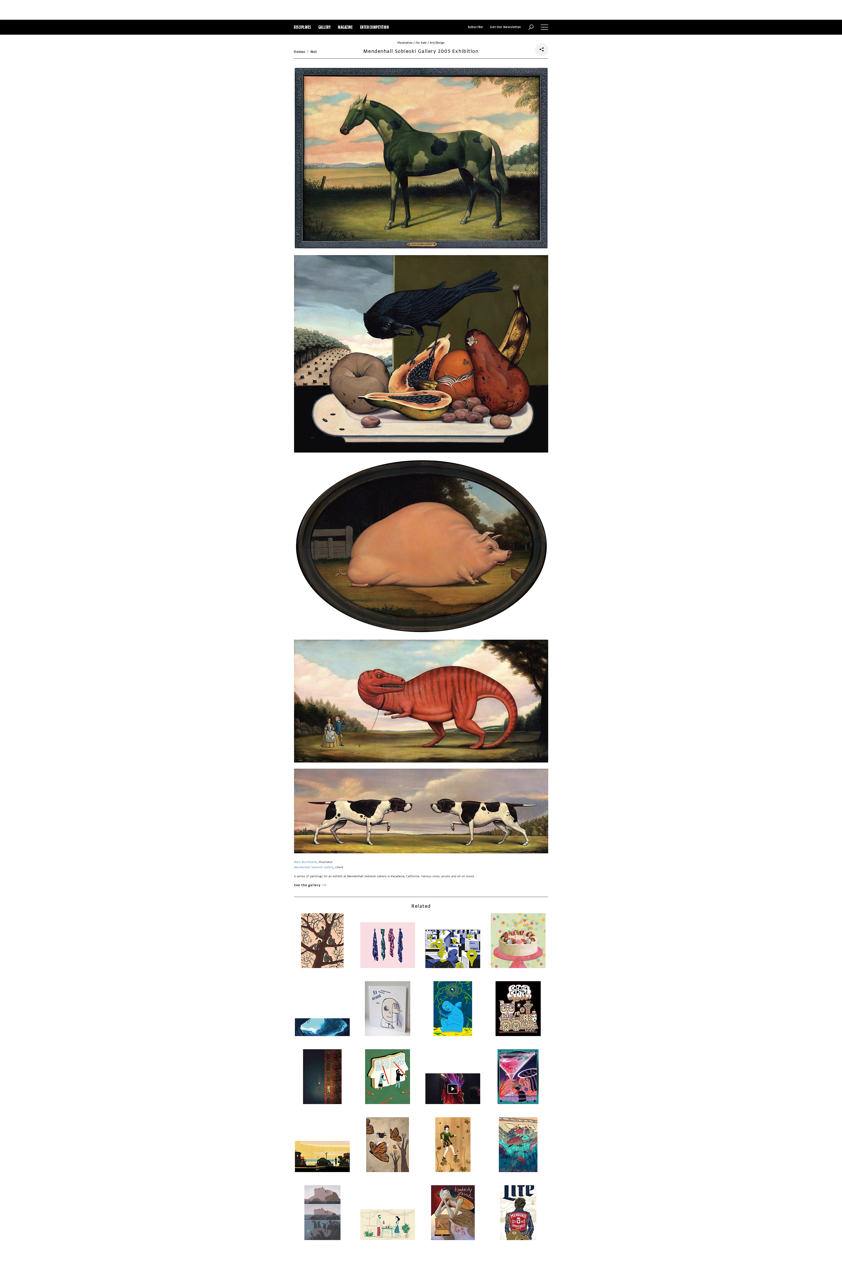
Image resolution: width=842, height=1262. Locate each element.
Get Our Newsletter (505, 27)
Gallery (324, 27)
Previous (299, 51)
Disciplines (302, 27)
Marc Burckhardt (305, 862)
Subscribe (475, 27)
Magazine (345, 27)
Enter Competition (374, 27)
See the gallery (307, 885)
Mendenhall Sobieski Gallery (314, 867)
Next (313, 51)
